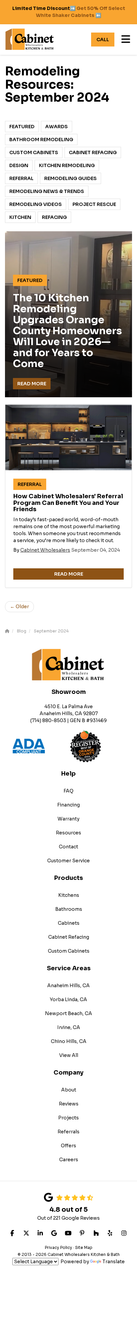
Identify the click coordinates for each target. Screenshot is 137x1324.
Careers (68, 1160)
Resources (68, 833)
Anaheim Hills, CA (68, 986)
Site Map (83, 1247)
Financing (68, 805)
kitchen (20, 217)
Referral (21, 178)
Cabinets (68, 923)
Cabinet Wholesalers (45, 550)
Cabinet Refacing (93, 152)
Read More (31, 384)
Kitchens (68, 895)
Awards (56, 127)
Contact (68, 847)
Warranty (68, 819)
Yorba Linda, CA (68, 999)
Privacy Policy (58, 1247)
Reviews (68, 1104)
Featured (22, 127)
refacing (54, 217)
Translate (113, 1262)
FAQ (68, 791)
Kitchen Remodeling (67, 165)
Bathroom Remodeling (41, 139)
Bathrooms (68, 909)
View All (68, 1055)
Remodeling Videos (35, 204)
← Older (19, 607)
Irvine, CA (68, 1027)
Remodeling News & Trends (46, 191)
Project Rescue (94, 204)
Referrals (68, 1132)
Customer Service (68, 861)
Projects (68, 1118)
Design (18, 165)
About (68, 1090)
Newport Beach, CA (68, 1013)
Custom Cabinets (33, 152)
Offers (68, 1146)
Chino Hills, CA (68, 1041)
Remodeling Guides (70, 178)
